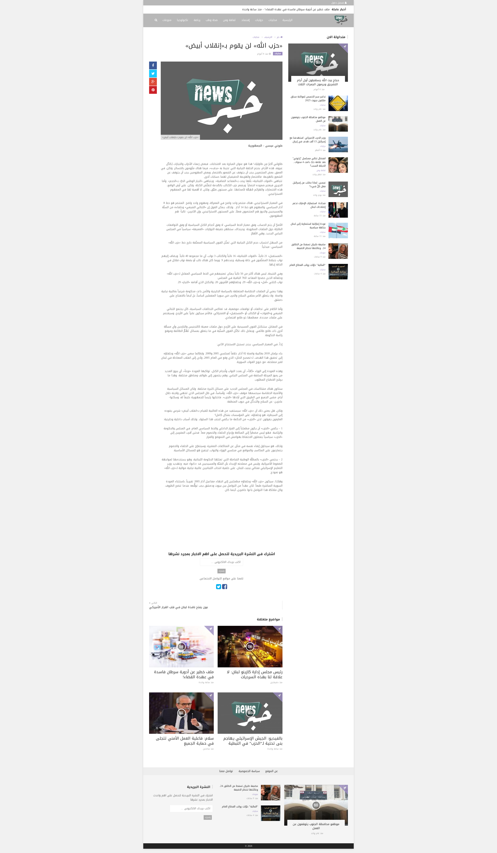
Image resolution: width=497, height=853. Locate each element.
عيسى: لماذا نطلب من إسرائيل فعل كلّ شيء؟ (309, 184)
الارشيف (268, 37)
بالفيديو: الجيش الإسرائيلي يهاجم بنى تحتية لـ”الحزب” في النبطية (238, 9)
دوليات (259, 20)
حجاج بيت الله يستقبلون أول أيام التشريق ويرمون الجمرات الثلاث (318, 82)
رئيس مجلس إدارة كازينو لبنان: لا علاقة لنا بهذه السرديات (254, 674)
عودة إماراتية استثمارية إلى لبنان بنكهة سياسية (308, 225)
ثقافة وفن (229, 20)
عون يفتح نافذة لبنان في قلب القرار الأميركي (178, 607)
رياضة (197, 20)
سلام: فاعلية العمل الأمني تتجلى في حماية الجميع (185, 741)
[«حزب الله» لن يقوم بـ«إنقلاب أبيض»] (221, 101)
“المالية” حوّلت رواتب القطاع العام (307, 265)
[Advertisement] (221, 524)
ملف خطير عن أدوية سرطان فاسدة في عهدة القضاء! (184, 674)
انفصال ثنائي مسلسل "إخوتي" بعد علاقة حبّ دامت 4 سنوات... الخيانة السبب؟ (309, 162)
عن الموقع (271, 771)
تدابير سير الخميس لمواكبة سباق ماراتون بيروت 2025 (308, 98)
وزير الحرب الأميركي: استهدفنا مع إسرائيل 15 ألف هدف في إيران (308, 139)
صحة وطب (212, 20)
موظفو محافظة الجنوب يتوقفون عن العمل (308, 119)
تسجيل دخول (338, 3)
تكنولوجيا (182, 20)
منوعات (166, 20)
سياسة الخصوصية (249, 771)
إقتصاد (245, 20)
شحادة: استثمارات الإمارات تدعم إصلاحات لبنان (309, 205)
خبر (278, 37)
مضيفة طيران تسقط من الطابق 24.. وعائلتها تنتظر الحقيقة (308, 246)
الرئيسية (287, 20)
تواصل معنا (226, 771)
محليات (272, 20)
